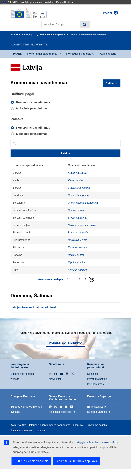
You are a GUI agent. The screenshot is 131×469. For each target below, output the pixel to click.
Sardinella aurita (77, 217)
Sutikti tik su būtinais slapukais (76, 461)
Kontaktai (92, 373)
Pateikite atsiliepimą (65, 342)
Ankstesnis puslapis (50, 279)
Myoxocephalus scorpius (82, 225)
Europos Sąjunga (97, 411)
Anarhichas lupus (78, 172)
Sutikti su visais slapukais (31, 461)
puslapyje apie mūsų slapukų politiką (96, 442)
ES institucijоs (95, 406)
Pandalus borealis (78, 232)
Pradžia (17, 53)
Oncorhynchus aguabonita (83, 202)
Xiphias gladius (76, 262)
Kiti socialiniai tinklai (60, 411)
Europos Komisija (20, 34)
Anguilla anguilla (77, 270)
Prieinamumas (95, 384)
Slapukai (78, 425)
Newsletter (55, 379)
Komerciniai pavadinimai (42, 53)
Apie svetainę (108, 53)
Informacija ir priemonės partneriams (49, 425)
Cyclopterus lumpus (79, 187)
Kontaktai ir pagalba (78, 53)
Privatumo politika (97, 379)
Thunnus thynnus (78, 247)
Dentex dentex (76, 255)
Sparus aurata (76, 210)
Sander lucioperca (78, 195)
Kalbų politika (18, 425)
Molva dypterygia (77, 240)
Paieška (84, 24)
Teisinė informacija (21, 430)
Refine (110, 83)
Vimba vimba (75, 180)
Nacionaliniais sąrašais (53, 34)
